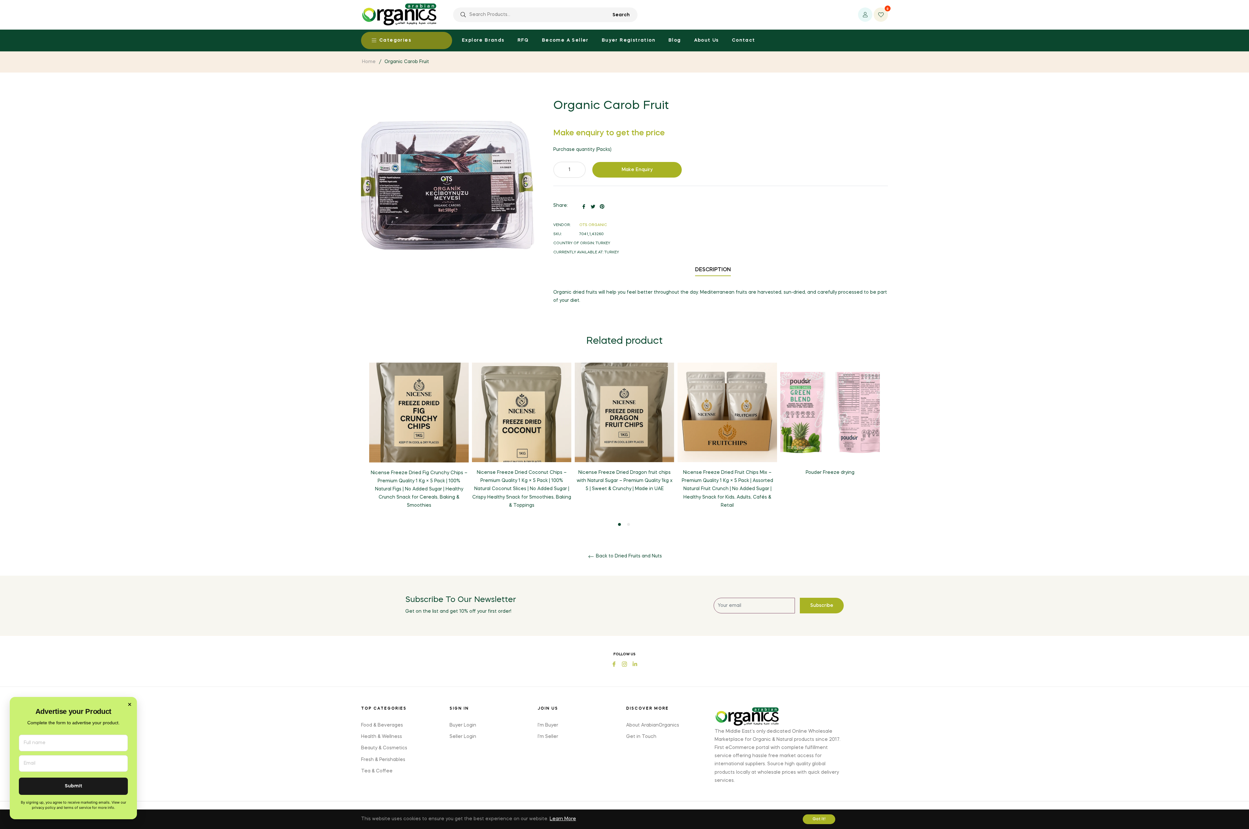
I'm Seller (548, 736)
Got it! (819, 819)
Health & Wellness (381, 736)
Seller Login (463, 736)
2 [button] (628, 524)
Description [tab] (713, 270)
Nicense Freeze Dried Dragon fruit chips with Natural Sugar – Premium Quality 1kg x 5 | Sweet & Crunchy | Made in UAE (625, 480)
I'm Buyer (548, 725)
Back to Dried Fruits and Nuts (628, 556)
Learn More (563, 819)
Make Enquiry (637, 169)
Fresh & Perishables (383, 759)
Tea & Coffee (377, 771)
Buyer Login (463, 725)
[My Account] (865, 14)
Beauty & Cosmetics (384, 748)
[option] (419, 441)
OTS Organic (593, 225)
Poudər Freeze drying (830, 472)
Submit (73, 786)
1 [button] (619, 524)
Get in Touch (641, 736)
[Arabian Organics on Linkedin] (635, 663)
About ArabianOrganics (652, 725)
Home (369, 62)
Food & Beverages (382, 725)
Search (621, 15)
